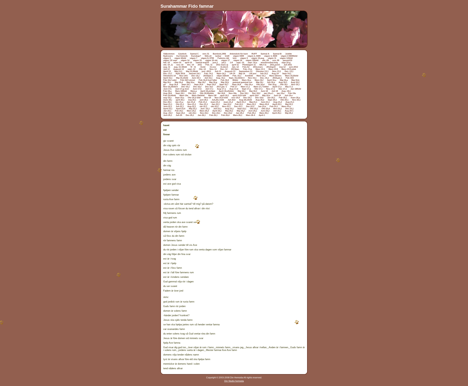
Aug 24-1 (289, 111)
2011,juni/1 (275, 65)
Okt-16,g (272, 84)
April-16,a (271, 80)
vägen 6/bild (180, 58)
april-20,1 (180, 100)
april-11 (235, 65)
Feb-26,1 (213, 115)
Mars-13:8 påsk (289, 69)
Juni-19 (277, 95)
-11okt (202, 67)
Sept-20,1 (272, 100)
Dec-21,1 (204, 104)
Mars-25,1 (264, 113)
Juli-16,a (271, 82)
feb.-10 (166, 62)
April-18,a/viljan (207, 91)
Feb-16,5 (225, 80)
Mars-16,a (246, 80)
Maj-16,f (201, 82)
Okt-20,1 (284, 100)
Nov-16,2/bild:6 (170, 87)
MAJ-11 (262, 65)
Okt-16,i (284, 84)
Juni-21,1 (265, 102)
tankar (218, 56)
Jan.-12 (235, 67)
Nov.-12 (213, 69)
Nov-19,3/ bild (221, 97)
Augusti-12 (178, 69)
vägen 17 (225, 60)
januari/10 (287, 60)
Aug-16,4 (173, 84)
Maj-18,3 (253, 91)
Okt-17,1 (258, 89)
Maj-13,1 (178, 71)
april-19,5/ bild (239, 95)
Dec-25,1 (190, 115)
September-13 (245, 71)
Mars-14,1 (221, 73)
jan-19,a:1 (268, 93)
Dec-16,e (197, 87)
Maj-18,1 (242, 91)
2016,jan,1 (277, 78)
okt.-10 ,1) (168, 65)
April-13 (167, 71)
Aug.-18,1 (286, 91)
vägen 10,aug (257, 58)
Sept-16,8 (236, 84)
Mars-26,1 (237, 115)
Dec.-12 (223, 69)
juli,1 (224, 62)
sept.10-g (286, 62)
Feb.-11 (208, 65)
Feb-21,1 (203, 102)
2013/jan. (235, 69)
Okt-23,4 (266, 108)
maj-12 (282, 67)
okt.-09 (265, 60)
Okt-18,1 (192, 93)
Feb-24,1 (179, 111)
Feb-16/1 (290, 78)
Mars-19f (212, 95)
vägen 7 (193, 58)
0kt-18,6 (221, 93)
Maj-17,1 (289, 87)
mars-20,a (295, 97)
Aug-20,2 (260, 100)
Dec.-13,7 (167, 73)
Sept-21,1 (167, 104)
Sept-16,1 (186, 84)
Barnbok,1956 (219, 54)
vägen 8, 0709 (207, 58)
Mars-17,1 (245, 87)
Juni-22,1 (167, 106)
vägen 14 (185, 60)
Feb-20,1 (283, 97)
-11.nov (212, 67)
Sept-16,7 (223, 84)
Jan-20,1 (271, 97)
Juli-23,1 (217, 108)
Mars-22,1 (251, 104)
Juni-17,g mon (182, 89)
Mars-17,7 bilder (261, 87)
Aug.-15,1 (220, 78)
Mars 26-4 (250, 115)
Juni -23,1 (205, 108)
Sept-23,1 (241, 108)
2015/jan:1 (208, 76)
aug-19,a (167, 97)
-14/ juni (252, 73)
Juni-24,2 (265, 111)
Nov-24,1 (204, 113)
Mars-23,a (286, 106)
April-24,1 (217, 111)
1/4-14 (232, 73)
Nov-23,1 (277, 108)
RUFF (254, 54)
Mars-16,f (259, 80)
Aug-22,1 (191, 106)
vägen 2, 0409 (254, 56)
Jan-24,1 (167, 111)
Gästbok (182, 54)
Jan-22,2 (227, 104)
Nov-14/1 (183, 76)
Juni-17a (167, 89)
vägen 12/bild (286, 58)
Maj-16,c (167, 82)
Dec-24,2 (228, 113)
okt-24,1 (192, 113)
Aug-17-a (221, 89)
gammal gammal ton (242, 82)
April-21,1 (241, 102)
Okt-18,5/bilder (207, 93)
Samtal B (277, 54)
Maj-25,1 (289, 113)
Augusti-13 (230, 71)
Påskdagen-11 (249, 65)
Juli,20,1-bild (218, 100)
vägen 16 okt (211, 60)
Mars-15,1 (261, 76)
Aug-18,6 (167, 93)
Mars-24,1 (191, 111)
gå (164, 84)
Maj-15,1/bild (182, 78)
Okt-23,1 (254, 108)
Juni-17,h (197, 89)
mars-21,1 (215, 102)
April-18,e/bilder (226, 91)
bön (235, 58)
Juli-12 (166, 69)
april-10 (188, 62)
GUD (227, 56)
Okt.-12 (202, 69)
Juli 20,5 (231, 100)
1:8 (231, 62)
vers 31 (205, 54)
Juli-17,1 (209, 89)
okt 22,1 (203, 106)
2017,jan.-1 (222, 87)
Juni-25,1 (167, 115)
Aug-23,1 (229, 108)
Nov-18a (233, 93)
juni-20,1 (204, 100)
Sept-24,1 (180, 113)
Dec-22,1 (238, 106)
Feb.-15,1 (237, 76)
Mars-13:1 (260, 69)
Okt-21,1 (180, 104)
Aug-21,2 (277, 102)
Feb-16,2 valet (170, 80)
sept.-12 (191, 69)
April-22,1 (277, 104)
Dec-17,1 (283, 89)
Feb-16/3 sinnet (187, 80)
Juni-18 (264, 91)
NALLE (208, 56)
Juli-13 (218, 71)
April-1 (262, 115)
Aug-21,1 (290, 102)
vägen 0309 (238, 56)
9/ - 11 (193, 67)
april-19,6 (254, 95)
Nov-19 (207, 97)
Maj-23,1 (193, 108)
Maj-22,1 (289, 104)
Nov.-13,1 (276, 71)
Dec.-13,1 (289, 71)
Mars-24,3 (204, 111)
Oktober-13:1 (262, 71)
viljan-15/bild (223, 76)
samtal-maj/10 (202, 62)
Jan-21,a (179, 102)
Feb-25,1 (252, 113)
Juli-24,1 (277, 111)
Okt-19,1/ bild (194, 97)
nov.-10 (179, 65)
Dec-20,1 (167, 102)
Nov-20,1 (296, 100)
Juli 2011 (288, 65)
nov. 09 (275, 60)
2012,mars (258, 67)
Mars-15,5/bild (291, 76)
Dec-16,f (209, 87)
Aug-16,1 (283, 82)
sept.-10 (240, 62)
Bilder (235, 80)
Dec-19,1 (247, 97)
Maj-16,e (190, 82)
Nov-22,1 (226, 106)
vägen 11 (272, 58)
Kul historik (182, 56)
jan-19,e (280, 93)
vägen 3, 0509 (270, 56)
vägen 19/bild (252, 60)
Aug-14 (275, 73)
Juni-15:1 (196, 78)
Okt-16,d (260, 84)
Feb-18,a (167, 91)
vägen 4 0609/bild (289, 56)
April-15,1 (167, 78)
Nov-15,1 (252, 78)
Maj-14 (242, 73)
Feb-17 (234, 87)
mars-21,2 (228, 102)
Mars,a (193, 91)
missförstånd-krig (269, 62)
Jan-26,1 (202, 115)
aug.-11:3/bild (180, 67)
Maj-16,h (225, 82)
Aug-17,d (233, 89)
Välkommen (169, 54)
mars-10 (177, 62)
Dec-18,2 (256, 93)
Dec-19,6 (259, 97)
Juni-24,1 (252, 111)
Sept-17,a (246, 89)
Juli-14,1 (264, 73)
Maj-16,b (295, 80)
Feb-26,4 (225, 115)
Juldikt (288, 54)
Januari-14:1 (195, 73)
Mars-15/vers (275, 76)
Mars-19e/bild (198, 95)
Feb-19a (292, 93)
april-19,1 (224, 95)
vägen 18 (237, 60)
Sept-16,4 (198, 84)
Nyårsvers (168, 56)
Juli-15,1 (208, 78)
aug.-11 (166, 67)
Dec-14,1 (195, 76)
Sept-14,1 (286, 73)
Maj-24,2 (241, 111)
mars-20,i (167, 100)
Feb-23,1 (274, 106)
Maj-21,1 (253, 102)
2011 (200, 65)
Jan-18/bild (295, 89)
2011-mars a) (222, 65)
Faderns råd (223, 58)
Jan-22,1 (216, 104)
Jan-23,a (262, 106)
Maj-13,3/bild (192, 71)
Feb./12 (245, 67)
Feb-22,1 (239, 104)
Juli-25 (179, 115)
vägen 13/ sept (170, 60)
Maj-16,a (284, 80)
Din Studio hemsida (234, 381)
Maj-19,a (266, 95)
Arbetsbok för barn (239, 54)
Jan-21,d (191, 102)
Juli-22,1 (180, 106)
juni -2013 (206, 71)
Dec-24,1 (216, 113)
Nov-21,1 (192, 104)
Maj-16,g (213, 82)
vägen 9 (244, 58)
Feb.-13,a (247, 69)
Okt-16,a (249, 84)
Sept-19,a (179, 97)
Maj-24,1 (229, 111)
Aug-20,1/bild (245, 100)
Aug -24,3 (167, 113)
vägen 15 (197, 60)
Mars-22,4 (264, 104)
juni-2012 (293, 67)
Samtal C (194, 54)
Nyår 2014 (180, 73)
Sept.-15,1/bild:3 (236, 78)
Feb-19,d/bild (169, 95)
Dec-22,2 (250, 106)
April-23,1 (167, 108)
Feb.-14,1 (208, 73)
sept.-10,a (252, 62)
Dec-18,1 (244, 93)
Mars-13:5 (273, 69)
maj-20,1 (192, 100)
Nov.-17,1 (270, 89)
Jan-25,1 (240, 113)
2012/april (270, 67)
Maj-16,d (179, 82)
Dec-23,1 (289, 108)
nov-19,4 (235, 97)
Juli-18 (274, 91)
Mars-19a (184, 95)
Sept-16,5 (211, 84)
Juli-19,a (288, 95)
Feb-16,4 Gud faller (208, 80)
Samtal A (265, 54)
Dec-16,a (185, 87)
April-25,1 (276, 113)
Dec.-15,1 (264, 78)
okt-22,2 (214, 106)
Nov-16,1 (295, 84)
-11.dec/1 (224, 67)
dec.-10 (190, 65)
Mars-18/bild (181, 91)
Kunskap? (196, 56)
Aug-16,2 (295, 82)
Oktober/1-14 (169, 76)
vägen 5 (167, 58)
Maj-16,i (259, 82)
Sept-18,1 (180, 93)
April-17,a (277, 87)
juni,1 (215, 62)
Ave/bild (249, 76)
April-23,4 (180, 108)
